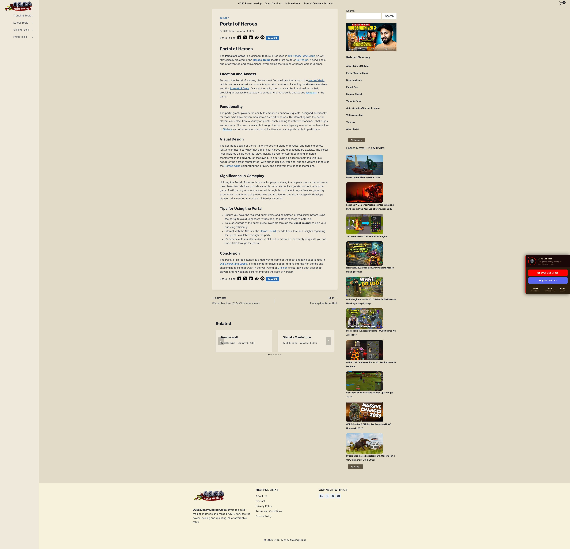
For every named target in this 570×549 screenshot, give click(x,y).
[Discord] (332, 496)
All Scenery (356, 140)
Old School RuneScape (301, 55)
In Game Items (292, 3)
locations (311, 92)
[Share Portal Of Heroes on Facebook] (239, 38)
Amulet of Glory (239, 88)
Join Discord (549, 280)
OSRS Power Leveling (250, 3)
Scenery (224, 18)
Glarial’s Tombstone (297, 337)
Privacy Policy (264, 506)
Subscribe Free (549, 272)
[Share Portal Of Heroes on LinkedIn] (251, 38)
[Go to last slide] (221, 341)
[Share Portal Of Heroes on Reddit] (256, 38)
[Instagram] (327, 496)
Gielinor (227, 129)
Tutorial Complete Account (318, 3)
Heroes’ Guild (261, 59)
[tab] (269, 354)
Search (350, 10)
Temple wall (229, 337)
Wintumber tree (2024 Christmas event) (236, 301)
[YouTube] (338, 496)
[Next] (328, 341)
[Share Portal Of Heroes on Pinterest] (262, 38)
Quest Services (273, 3)
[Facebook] (321, 496)
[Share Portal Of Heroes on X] (245, 38)
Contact (260, 501)
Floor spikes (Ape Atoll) (323, 301)
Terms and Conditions (269, 511)
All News (355, 466)
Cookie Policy (264, 516)
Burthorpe (302, 59)
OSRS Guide (228, 31)
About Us (261, 496)
